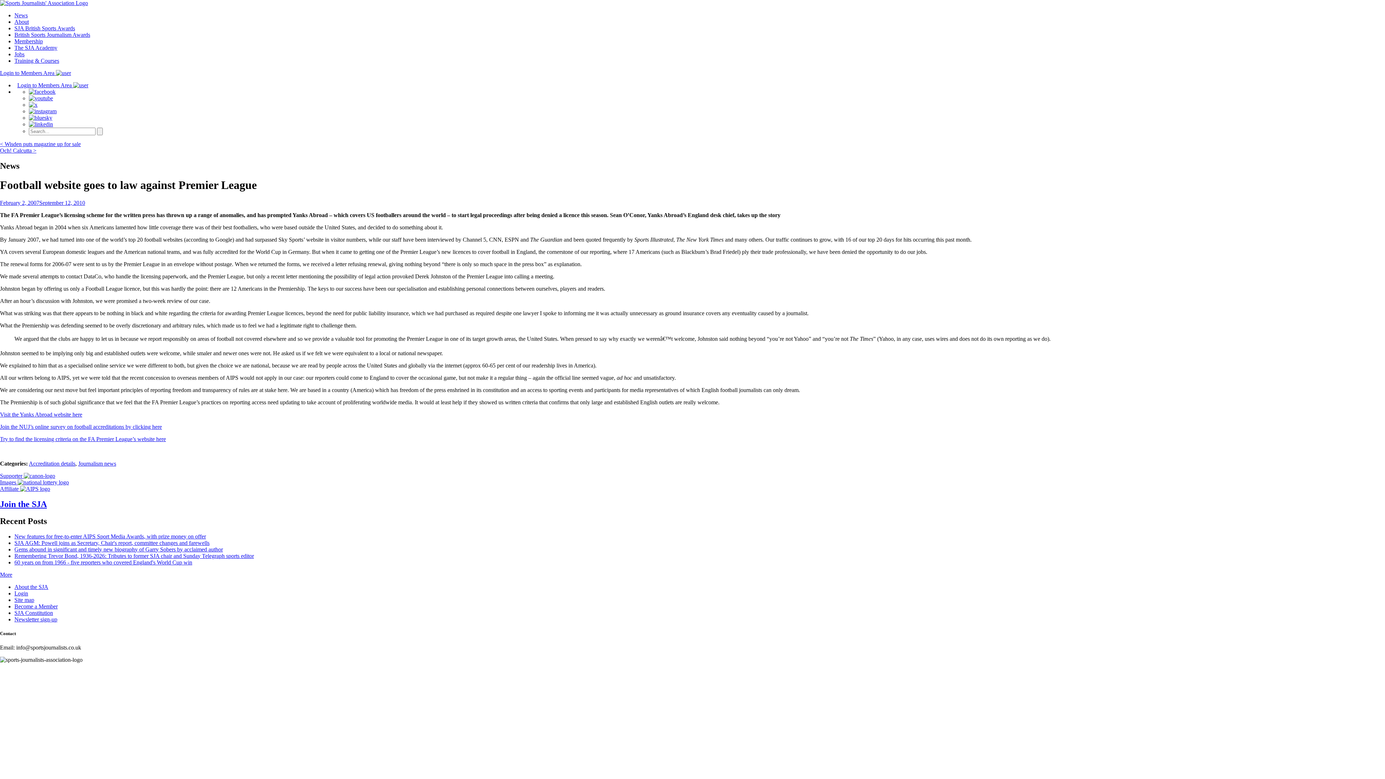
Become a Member (36, 606)
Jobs (19, 54)
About (21, 22)
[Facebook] (42, 92)
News (21, 15)
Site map (24, 600)
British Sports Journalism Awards (52, 35)
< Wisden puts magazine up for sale (40, 144)
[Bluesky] (40, 118)
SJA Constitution (33, 613)
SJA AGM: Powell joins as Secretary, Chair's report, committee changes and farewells (112, 543)
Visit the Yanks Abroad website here (41, 414)
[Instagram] (43, 111)
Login (21, 593)
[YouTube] (41, 98)
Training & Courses (36, 61)
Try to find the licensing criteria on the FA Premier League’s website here (83, 439)
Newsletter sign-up (35, 619)
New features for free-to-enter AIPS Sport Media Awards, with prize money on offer (110, 536)
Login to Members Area (28, 73)
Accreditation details (52, 464)
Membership (28, 41)
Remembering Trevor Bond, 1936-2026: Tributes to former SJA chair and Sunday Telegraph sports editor (134, 556)
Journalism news (97, 464)
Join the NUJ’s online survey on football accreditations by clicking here (81, 427)
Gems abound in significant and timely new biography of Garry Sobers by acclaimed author (118, 549)
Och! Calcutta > (18, 151)
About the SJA (31, 587)
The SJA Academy (35, 48)
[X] (33, 105)
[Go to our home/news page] (44, 3)
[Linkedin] (41, 124)
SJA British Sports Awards (44, 28)
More (6, 575)
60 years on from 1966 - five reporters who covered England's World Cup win (103, 562)
